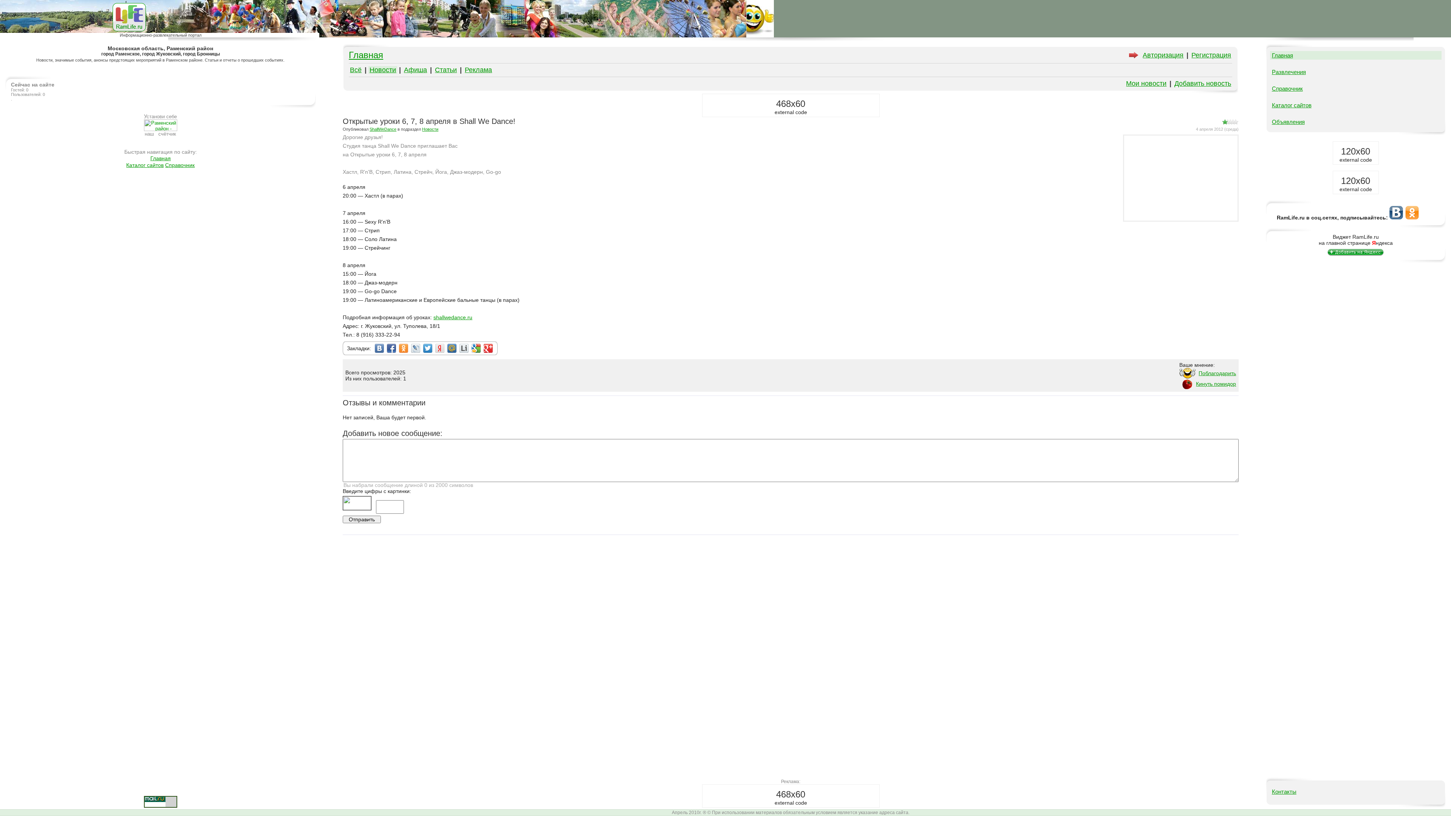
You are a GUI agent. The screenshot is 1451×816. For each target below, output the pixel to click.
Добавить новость (1202, 83)
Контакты (1284, 791)
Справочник (180, 165)
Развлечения (1289, 72)
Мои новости (1146, 83)
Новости (383, 70)
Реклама (478, 70)
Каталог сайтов (145, 165)
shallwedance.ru (452, 317)
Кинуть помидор (1216, 384)
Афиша (415, 70)
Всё (356, 70)
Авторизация (1163, 55)
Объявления (1288, 122)
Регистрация (1211, 55)
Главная (160, 158)
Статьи (446, 70)
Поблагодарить (1217, 373)
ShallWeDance (383, 129)
